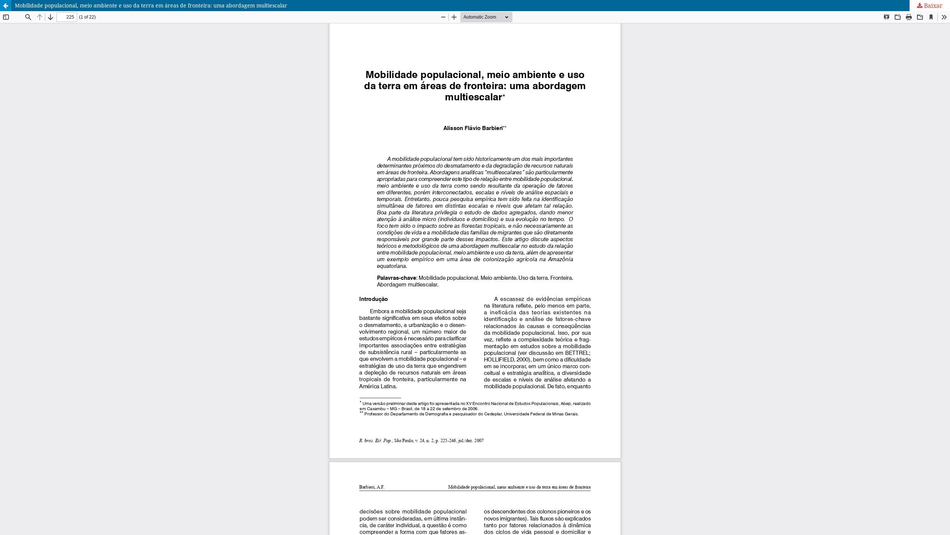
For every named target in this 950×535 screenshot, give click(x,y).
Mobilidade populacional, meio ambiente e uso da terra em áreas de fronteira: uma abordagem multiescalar (151, 5)
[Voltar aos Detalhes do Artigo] (5, 5)
